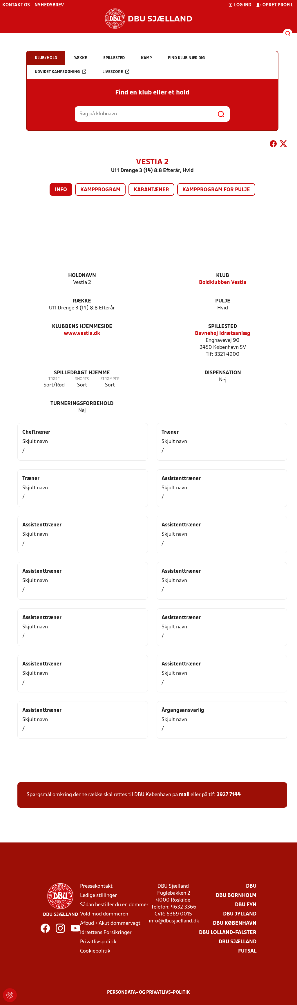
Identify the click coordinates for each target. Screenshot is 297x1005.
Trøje (54, 379)
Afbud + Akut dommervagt (110, 923)
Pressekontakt (96, 886)
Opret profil (277, 5)
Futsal (247, 951)
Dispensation (222, 373)
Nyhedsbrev (49, 5)
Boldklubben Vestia (222, 282)
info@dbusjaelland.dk (174, 921)
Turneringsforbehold (81, 403)
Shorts (82, 379)
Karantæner (151, 189)
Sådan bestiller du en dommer (114, 904)
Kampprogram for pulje (216, 189)
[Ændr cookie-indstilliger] (10, 995)
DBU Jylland (239, 914)
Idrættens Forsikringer (106, 932)
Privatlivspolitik (98, 942)
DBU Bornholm (236, 895)
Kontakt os (16, 5)
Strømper (109, 379)
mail (184, 794)
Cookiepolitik (95, 951)
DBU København (234, 923)
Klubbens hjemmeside (82, 326)
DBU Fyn (245, 904)
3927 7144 (229, 794)
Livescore (112, 72)
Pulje (222, 301)
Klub (222, 275)
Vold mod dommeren (104, 914)
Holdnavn (82, 275)
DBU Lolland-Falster (227, 932)
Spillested (222, 326)
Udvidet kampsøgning (57, 72)
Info (61, 189)
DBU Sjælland (237, 942)
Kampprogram (100, 189)
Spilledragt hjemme (82, 373)
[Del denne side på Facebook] (273, 144)
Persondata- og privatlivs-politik (148, 993)
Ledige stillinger (98, 895)
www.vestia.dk (82, 333)
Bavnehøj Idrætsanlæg (222, 333)
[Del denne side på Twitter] (283, 144)
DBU (251, 886)
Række (82, 301)
